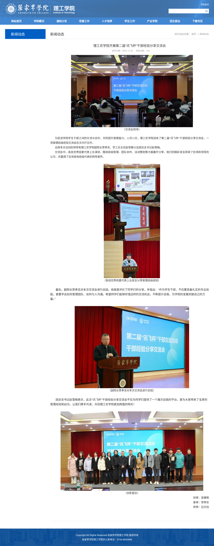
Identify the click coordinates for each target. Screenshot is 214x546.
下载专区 (197, 21)
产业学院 (152, 21)
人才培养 (107, 21)
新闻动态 (204, 34)
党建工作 (84, 21)
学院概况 (39, 21)
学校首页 (205, 4)
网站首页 (16, 21)
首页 (193, 34)
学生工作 (129, 21)
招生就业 (175, 21)
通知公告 (61, 21)
